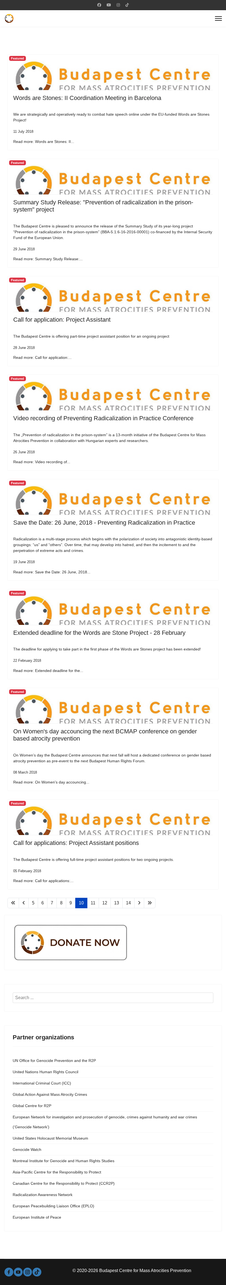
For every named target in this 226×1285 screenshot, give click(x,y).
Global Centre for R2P (32, 1106)
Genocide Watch (27, 1149)
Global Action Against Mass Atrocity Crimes (50, 1094)
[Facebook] (99, 5)
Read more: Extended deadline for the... (48, 670)
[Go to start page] (13, 903)
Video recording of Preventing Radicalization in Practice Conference (103, 418)
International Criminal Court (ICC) (42, 1083)
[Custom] (127, 5)
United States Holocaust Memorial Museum (50, 1138)
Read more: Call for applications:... (43, 881)
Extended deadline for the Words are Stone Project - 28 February (99, 632)
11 (93, 903)
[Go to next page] (139, 903)
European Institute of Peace (37, 1217)
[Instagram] (118, 5)
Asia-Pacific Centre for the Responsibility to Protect (57, 1172)
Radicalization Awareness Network (42, 1194)
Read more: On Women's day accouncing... (51, 782)
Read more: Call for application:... (42, 357)
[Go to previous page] (24, 903)
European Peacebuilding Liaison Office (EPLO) (53, 1206)
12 (104, 903)
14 (128, 903)
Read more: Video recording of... (41, 462)
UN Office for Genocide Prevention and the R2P (54, 1060)
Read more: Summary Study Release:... (48, 259)
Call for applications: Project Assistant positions (76, 842)
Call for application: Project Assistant (62, 319)
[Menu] (218, 18)
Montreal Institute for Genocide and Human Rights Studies (63, 1161)
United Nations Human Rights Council (45, 1072)
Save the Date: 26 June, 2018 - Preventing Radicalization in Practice (104, 522)
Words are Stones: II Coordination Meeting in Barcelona (87, 97)
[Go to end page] (149, 903)
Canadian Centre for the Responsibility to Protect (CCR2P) (64, 1183)
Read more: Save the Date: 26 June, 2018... (51, 572)
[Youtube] (109, 5)
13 (116, 903)
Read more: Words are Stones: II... (43, 141)
